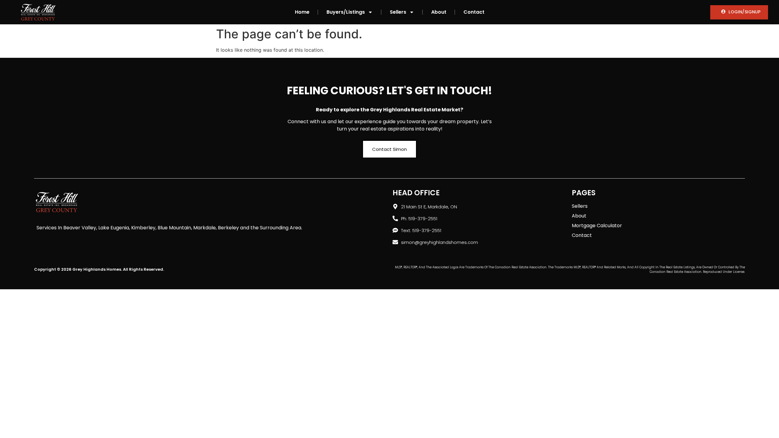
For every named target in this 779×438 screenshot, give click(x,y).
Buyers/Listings (346, 12)
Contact (473, 12)
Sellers (398, 12)
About (438, 12)
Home (302, 12)
